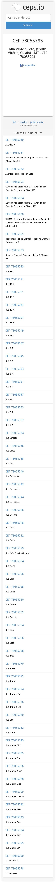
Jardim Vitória (36, 122)
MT (14, 122)
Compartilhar (29, 65)
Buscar (29, 25)
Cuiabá (23, 122)
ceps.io (32, 7)
